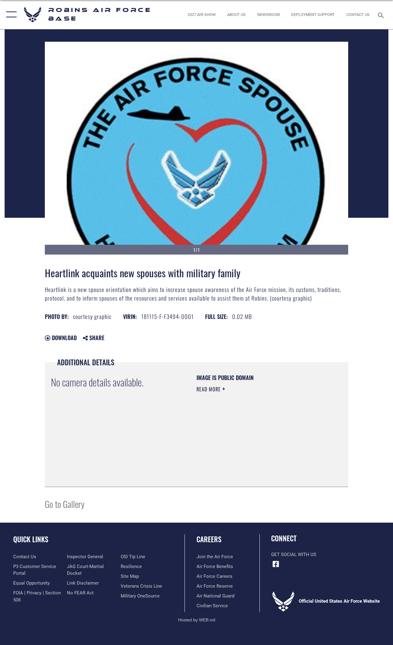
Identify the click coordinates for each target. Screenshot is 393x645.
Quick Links (30, 539)
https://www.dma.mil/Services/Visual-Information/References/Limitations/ (251, 441)
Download (63, 338)
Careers (208, 539)
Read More (209, 389)
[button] (10, 14)
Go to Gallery (64, 503)
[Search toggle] (382, 14)
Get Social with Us (293, 554)
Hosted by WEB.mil (196, 619)
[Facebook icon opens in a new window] (275, 564)
